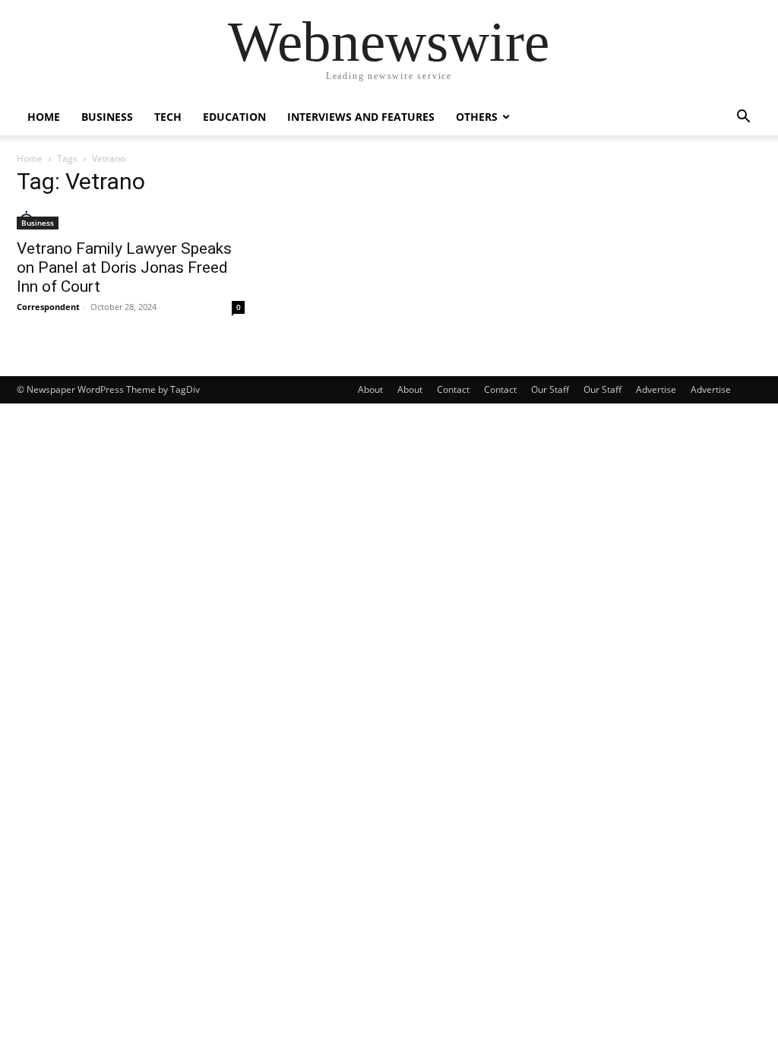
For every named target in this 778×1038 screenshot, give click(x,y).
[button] (743, 118)
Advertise (656, 389)
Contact (453, 389)
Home (43, 116)
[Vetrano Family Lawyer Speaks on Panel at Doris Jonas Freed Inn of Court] (131, 219)
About (370, 389)
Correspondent (48, 306)
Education (234, 116)
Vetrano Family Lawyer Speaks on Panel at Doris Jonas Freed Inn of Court (124, 267)
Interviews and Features (361, 116)
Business (107, 116)
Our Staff (550, 389)
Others (477, 116)
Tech (168, 116)
